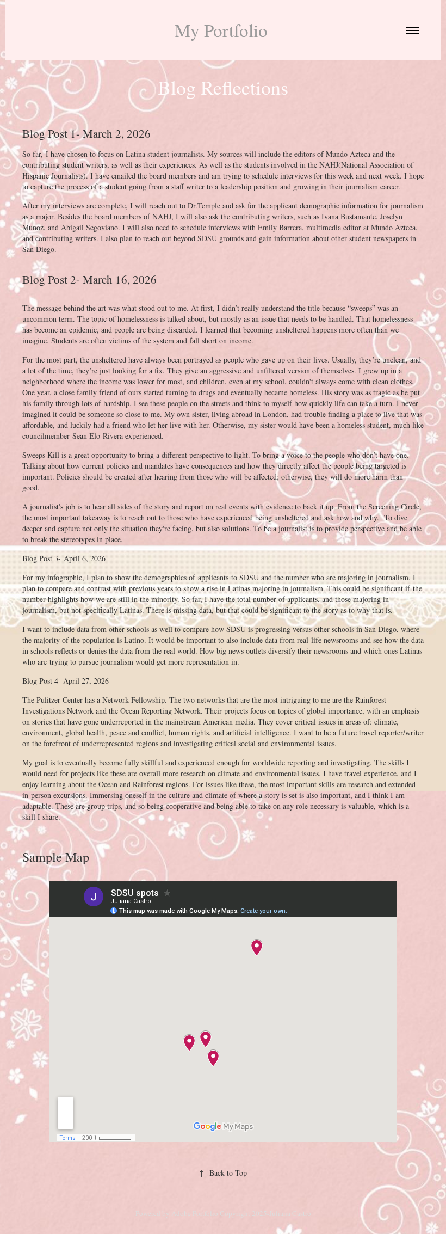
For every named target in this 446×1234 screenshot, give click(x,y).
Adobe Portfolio (194, 1213)
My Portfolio (223, 30)
